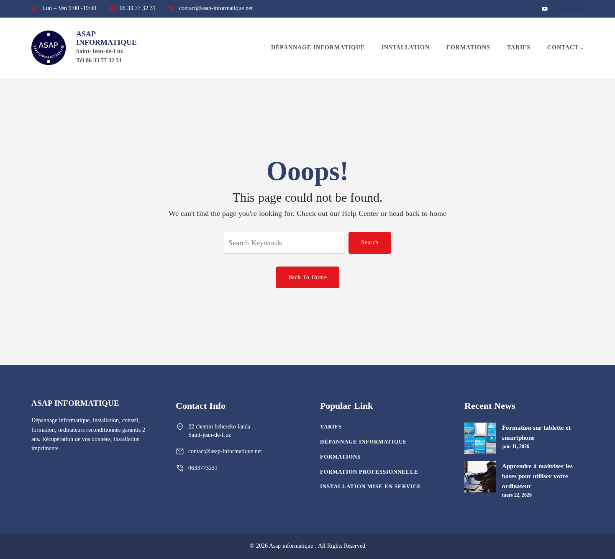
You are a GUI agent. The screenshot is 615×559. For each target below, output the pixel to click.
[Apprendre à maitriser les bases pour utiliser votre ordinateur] (480, 478)
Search (370, 242)
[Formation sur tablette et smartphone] (480, 440)
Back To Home (307, 277)
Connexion (571, 8)
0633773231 (203, 468)
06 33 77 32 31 (138, 8)
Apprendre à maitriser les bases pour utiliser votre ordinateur (537, 476)
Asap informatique (106, 38)
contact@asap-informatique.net (225, 451)
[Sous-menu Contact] (582, 47)
